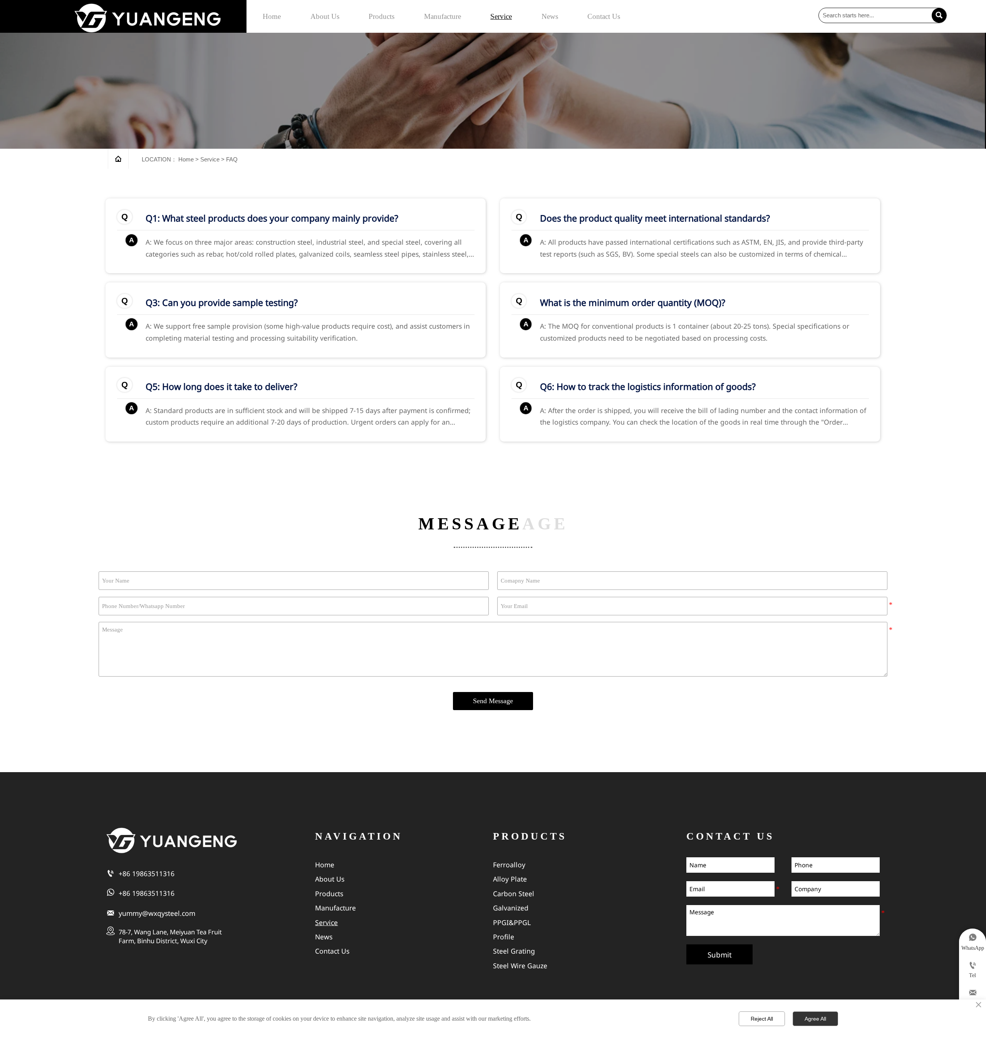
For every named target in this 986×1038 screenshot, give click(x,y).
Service (210, 159)
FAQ (232, 159)
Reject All (762, 1019)
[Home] (147, 18)
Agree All (815, 1019)
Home (186, 159)
